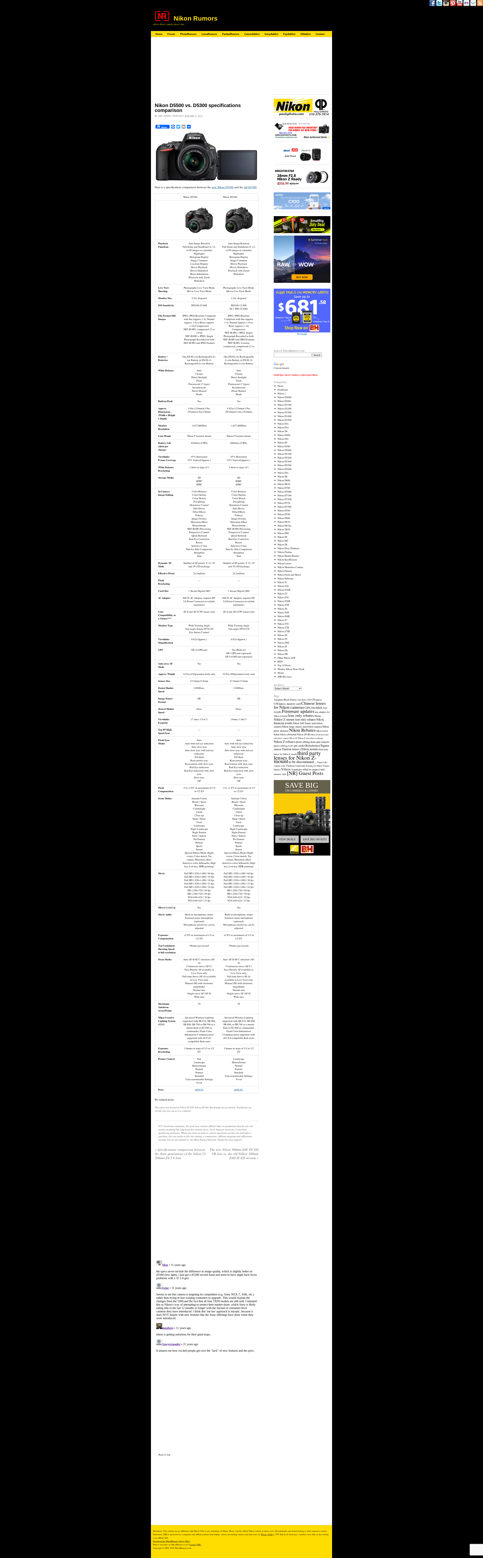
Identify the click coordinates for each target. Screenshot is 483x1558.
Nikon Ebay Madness (288, 548)
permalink (230, 1107)
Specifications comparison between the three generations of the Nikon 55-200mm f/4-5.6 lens (181, 1153)
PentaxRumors (230, 34)
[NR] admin (164, 115)
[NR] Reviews (285, 676)
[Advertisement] (206, 72)
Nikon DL (283, 544)
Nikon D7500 (284, 506)
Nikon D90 (283, 533)
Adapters (278, 699)
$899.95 (199, 1089)
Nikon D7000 (284, 491)
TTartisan (290, 765)
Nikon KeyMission (287, 559)
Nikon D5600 (284, 469)
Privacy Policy (267, 1534)
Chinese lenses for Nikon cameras (300, 705)
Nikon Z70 (283, 623)
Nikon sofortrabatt (288, 734)
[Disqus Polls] (206, 1211)
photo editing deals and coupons (312, 742)
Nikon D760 (284, 510)
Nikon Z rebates (284, 741)
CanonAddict (251, 34)
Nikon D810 (284, 521)
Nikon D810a (284, 525)
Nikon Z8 (282, 635)
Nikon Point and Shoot (289, 574)
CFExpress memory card (287, 703)
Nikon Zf (282, 646)
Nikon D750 (284, 503)
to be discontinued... (303, 761)
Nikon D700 (284, 488)
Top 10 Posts (284, 665)
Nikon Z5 (282, 593)
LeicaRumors (209, 34)
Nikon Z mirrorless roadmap (310, 738)
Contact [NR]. (195, 1544)
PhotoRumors (188, 34)
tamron (277, 749)
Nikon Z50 (283, 597)
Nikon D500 (284, 446)
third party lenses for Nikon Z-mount (297, 757)
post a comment (183, 1110)
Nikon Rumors (196, 18)
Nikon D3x (283, 427)
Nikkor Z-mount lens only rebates (295, 719)
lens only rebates (301, 715)
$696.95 (238, 1089)
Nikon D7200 (284, 499)
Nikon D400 (284, 435)
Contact (320, 34)
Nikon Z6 (282, 608)
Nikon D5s (283, 472)
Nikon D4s (283, 438)
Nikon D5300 (187, 1107)
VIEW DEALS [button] (287, 839)
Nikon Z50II (284, 601)
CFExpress (316, 699)
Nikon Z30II (284, 589)
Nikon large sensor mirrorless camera (302, 726)
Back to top (164, 1454)
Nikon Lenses (284, 563)
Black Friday (290, 699)
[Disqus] (206, 1305)
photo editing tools (283, 745)
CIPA (308, 707)
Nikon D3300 (284, 412)
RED (280, 661)
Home (158, 34)
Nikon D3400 (284, 416)
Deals (280, 386)
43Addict (305, 34)
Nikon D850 (284, 529)
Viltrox (286, 769)
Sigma (324, 745)
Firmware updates (298, 711)
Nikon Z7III (284, 631)
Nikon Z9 (282, 639)
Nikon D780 (284, 514)
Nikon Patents (285, 571)
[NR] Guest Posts (305, 772)
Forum (171, 34)
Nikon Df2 (283, 540)
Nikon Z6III (284, 616)
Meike (318, 716)
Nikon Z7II (283, 627)
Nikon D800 (284, 518)
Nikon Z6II (283, 612)
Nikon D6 (283, 476)
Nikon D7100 (284, 495)
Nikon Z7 (282, 620)
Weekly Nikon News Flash (291, 669)
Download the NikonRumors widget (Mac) (171, 1541)
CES (309, 699)
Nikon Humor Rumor (288, 555)
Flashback (283, 389)
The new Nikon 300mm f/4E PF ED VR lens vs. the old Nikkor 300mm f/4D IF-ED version (234, 1153)
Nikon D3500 (284, 420)
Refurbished (312, 745)
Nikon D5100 (284, 454)
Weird (281, 673)
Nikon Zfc (283, 650)
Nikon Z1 (282, 582)
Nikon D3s (283, 423)
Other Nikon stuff (286, 657)
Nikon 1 (282, 393)
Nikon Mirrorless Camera (290, 567)
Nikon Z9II (283, 642)
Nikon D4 (283, 431)
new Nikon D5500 (223, 187)
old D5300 (250, 187)
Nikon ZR (283, 654)
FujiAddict (289, 34)
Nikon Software (285, 578)
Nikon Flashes (285, 552)
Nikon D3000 (284, 397)
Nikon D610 (284, 484)
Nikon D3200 (284, 408)
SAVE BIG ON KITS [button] (315, 839)
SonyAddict (271, 34)
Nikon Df (282, 537)
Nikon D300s (284, 401)
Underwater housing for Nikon (308, 765)
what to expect (311, 769)
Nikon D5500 (202, 1107)
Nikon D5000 (284, 450)
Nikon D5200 (284, 457)
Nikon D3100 (284, 404)
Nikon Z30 (283, 586)
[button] (302, 818)
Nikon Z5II (283, 605)
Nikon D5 (283, 442)
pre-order (299, 745)
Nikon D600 (284, 480)
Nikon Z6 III (303, 734)
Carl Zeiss (301, 699)
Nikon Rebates (302, 730)
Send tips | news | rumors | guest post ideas (296, 374)
